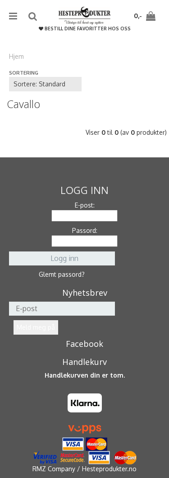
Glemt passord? (62, 274)
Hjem (16, 56)
